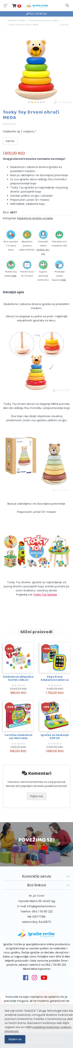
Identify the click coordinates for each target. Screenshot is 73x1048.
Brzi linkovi (36, 885)
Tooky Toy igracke (45, 594)
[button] (29, 102)
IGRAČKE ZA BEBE (16, 20)
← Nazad (63, 24)
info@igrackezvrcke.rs (41, 906)
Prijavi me (36, 796)
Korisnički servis (36, 876)
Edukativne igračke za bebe (43, 20)
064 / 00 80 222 (37, 13)
